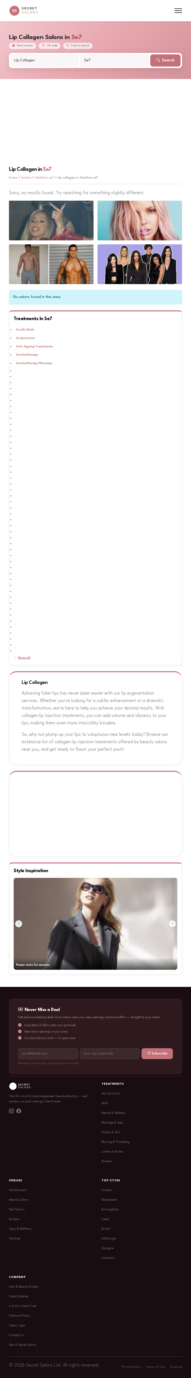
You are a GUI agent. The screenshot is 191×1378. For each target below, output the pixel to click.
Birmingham (110, 1209)
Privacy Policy (131, 1367)
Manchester (109, 1199)
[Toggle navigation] (178, 10)
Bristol (105, 1228)
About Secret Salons (23, 1344)
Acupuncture (25, 338)
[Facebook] (18, 1111)
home (13, 177)
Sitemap (176, 1367)
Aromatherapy (27, 354)
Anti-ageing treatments (34, 346)
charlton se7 (44, 177)
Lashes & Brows (112, 1151)
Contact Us (16, 1335)
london (26, 177)
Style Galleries (19, 1296)
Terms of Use (155, 1367)
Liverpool (107, 1258)
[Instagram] (11, 1111)
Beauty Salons (19, 1199)
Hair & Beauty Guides (24, 1286)
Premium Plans (19, 1315)
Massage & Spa (112, 1122)
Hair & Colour (110, 1093)
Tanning (14, 1238)
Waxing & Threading (115, 1142)
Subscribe (159, 1053)
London (106, 1190)
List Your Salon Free (22, 1306)
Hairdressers (18, 1190)
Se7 (47, 169)
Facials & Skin (110, 1132)
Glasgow (107, 1248)
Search (168, 60)
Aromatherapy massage (34, 363)
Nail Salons (17, 1209)
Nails (104, 1103)
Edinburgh (108, 1238)
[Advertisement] (95, 116)
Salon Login (17, 1325)
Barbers (106, 1161)
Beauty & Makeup (113, 1113)
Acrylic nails (25, 329)
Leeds (105, 1219)
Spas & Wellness (20, 1228)
